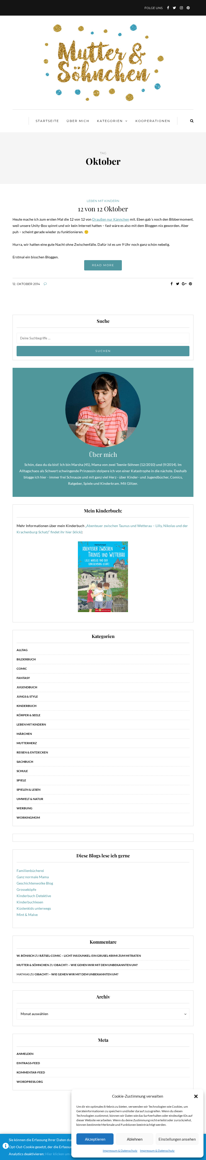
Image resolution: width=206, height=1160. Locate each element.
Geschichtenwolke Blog (35, 883)
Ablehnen (134, 1139)
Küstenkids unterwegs (34, 908)
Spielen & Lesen (28, 789)
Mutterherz (27, 743)
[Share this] (171, 283)
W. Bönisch (25, 955)
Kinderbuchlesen (30, 902)
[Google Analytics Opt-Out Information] (6, 1147)
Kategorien (110, 121)
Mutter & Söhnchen (33, 965)
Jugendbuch (27, 687)
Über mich (78, 121)
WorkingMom (28, 817)
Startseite (47, 121)
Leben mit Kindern (103, 201)
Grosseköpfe (26, 889)
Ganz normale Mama (33, 877)
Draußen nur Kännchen (110, 219)
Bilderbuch (26, 659)
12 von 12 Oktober (103, 208)
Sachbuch (25, 762)
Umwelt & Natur (30, 799)
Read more (103, 265)
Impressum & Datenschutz (120, 1150)
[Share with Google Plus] (184, 283)
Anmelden (25, 1054)
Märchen (24, 734)
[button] (195, 1096)
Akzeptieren (95, 1139)
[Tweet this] (178, 283)
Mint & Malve (27, 914)
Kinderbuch (26, 706)
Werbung (24, 808)
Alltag (22, 650)
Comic (22, 668)
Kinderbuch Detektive (34, 896)
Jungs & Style (27, 696)
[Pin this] (190, 283)
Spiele (21, 780)
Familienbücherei (30, 870)
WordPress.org (30, 1082)
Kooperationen (152, 121)
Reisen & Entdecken (32, 752)
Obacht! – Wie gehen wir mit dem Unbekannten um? (96, 965)
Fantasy (23, 678)
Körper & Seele (28, 715)
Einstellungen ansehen (177, 1139)
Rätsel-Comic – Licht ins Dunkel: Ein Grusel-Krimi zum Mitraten (90, 955)
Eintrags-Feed (28, 1063)
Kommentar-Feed (31, 1072)
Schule (22, 771)
